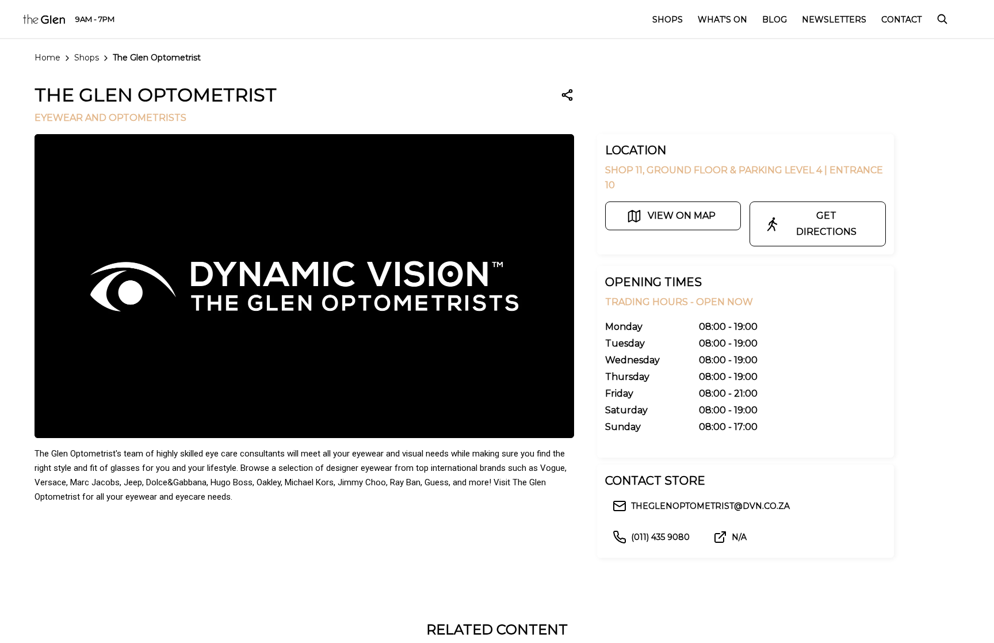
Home (47, 57)
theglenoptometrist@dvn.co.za (710, 506)
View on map (682, 215)
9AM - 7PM (94, 19)
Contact (901, 19)
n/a (739, 537)
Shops (86, 57)
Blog (774, 19)
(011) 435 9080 (660, 537)
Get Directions (826, 223)
